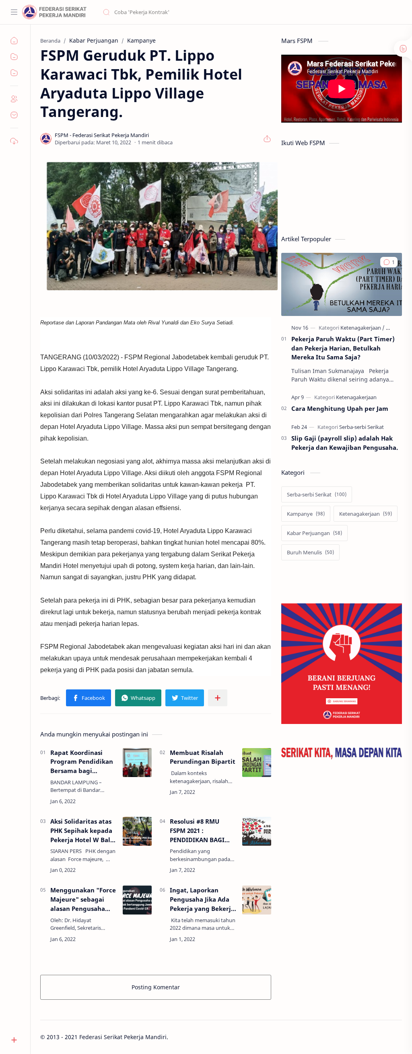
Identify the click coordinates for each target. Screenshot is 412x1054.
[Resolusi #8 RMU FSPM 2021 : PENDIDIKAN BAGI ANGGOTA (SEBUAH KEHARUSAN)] (256, 831)
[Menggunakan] (137, 900)
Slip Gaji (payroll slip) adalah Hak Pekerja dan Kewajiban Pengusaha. (344, 442)
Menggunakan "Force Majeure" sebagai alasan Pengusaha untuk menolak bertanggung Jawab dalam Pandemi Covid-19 (83, 899)
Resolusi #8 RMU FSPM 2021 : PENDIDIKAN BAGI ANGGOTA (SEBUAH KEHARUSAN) (198, 830)
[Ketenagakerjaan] (362, 327)
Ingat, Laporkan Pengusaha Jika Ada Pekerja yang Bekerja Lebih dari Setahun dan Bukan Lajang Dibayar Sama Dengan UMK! (202, 899)
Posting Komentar (156, 987)
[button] (88, 697)
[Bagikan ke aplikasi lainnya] (217, 697)
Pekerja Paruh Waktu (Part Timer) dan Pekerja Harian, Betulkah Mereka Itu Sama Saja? (343, 348)
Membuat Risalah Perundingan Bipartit (202, 757)
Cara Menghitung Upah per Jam (339, 408)
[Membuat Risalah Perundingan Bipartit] (256, 762)
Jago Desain (222, 1037)
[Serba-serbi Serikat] (361, 427)
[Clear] (229, 12)
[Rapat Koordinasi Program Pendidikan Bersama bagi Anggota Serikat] (137, 762)
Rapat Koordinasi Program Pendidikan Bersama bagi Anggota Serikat (81, 761)
